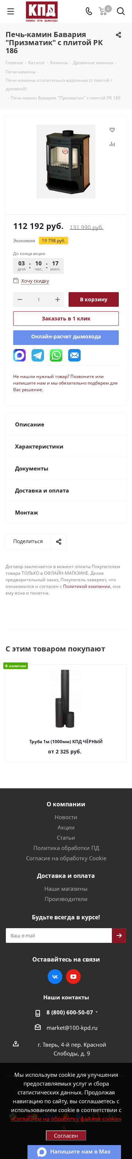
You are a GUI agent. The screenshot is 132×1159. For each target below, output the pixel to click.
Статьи (66, 837)
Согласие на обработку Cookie (66, 858)
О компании (66, 804)
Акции (66, 827)
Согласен (66, 1135)
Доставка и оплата (66, 876)
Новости (66, 817)
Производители (66, 898)
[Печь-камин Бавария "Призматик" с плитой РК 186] (66, 162)
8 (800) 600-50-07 (70, 1012)
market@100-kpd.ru (72, 1027)
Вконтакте (55, 976)
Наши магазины (66, 888)
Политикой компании (86, 586)
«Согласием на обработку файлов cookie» (66, 1118)
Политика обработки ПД (66, 847)
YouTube (73, 976)
